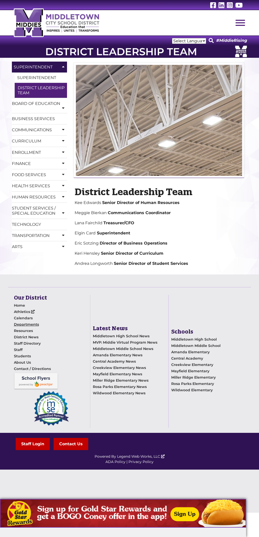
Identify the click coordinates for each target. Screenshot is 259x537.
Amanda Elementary (190, 352)
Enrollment (26, 152)
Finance (21, 163)
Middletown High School (194, 339)
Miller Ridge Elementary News (120, 380)
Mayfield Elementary (190, 371)
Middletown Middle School (196, 345)
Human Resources (34, 197)
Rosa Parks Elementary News (120, 386)
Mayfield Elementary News (117, 374)
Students (22, 356)
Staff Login (32, 443)
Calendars (23, 318)
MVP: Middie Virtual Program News (125, 342)
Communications (32, 129)
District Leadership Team (41, 90)
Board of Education (36, 103)
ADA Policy (115, 461)
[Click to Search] (211, 41)
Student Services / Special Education (34, 210)
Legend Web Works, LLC (139, 456)
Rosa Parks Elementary (192, 383)
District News (26, 337)
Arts (17, 246)
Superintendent (33, 67)
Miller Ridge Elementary (193, 377)
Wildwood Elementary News (119, 393)
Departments (26, 324)
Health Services (31, 185)
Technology (26, 224)
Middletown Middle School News (123, 348)
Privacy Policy (141, 461)
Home (19, 305)
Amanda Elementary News (117, 355)
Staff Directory (27, 343)
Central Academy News (114, 361)
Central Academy (187, 358)
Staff (18, 349)
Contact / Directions (32, 368)
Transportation (31, 235)
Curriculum (26, 141)
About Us (22, 362)
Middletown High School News (121, 336)
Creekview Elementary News (119, 367)
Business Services (33, 118)
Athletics (22, 311)
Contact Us (71, 443)
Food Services (29, 174)
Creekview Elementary (192, 364)
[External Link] (123, 513)
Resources (23, 330)
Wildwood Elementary (192, 390)
